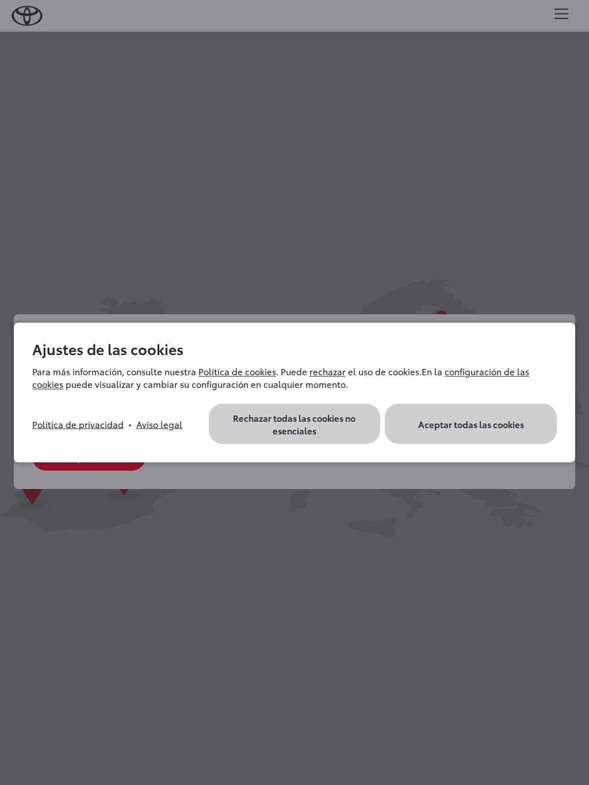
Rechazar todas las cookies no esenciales (294, 424)
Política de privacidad (78, 424)
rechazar (327, 371)
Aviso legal (159, 424)
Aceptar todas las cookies (471, 424)
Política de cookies (237, 371)
